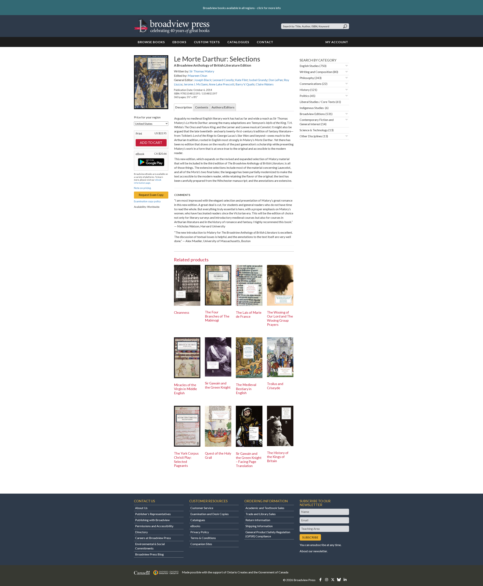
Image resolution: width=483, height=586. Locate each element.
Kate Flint (241, 80)
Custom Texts (207, 42)
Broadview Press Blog (149, 554)
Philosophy (307, 78)
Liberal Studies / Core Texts (317, 102)
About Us (141, 508)
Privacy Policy (199, 532)
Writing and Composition (316, 72)
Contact (265, 42)
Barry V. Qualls (245, 84)
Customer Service (201, 508)
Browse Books (151, 42)
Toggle (346, 65)
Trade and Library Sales (260, 514)
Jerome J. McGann (196, 84)
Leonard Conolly (223, 80)
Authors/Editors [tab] (223, 107)
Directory (141, 532)
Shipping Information (259, 526)
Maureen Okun (197, 75)
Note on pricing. (142, 187)
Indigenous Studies (312, 108)
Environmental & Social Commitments (150, 546)
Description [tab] (183, 107)
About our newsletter (313, 551)
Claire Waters (265, 84)
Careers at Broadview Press (153, 538)
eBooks (179, 42)
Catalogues (238, 42)
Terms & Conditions (203, 538)
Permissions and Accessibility (154, 526)
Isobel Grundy (258, 80)
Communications (310, 83)
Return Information (257, 520)
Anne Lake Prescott (221, 84)
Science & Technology (314, 130)
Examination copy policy (147, 201)
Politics (304, 95)
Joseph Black (202, 80)
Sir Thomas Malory (201, 71)
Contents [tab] (201, 107)
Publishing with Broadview (152, 520)
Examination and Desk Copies (209, 514)
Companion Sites (201, 544)
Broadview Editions (312, 114)
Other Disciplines (311, 136)
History (305, 89)
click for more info (269, 8)
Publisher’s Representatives (153, 514)
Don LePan (276, 80)
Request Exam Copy (151, 194)
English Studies (309, 65)
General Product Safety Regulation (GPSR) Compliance (267, 534)
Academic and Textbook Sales (264, 508)
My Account (336, 42)
